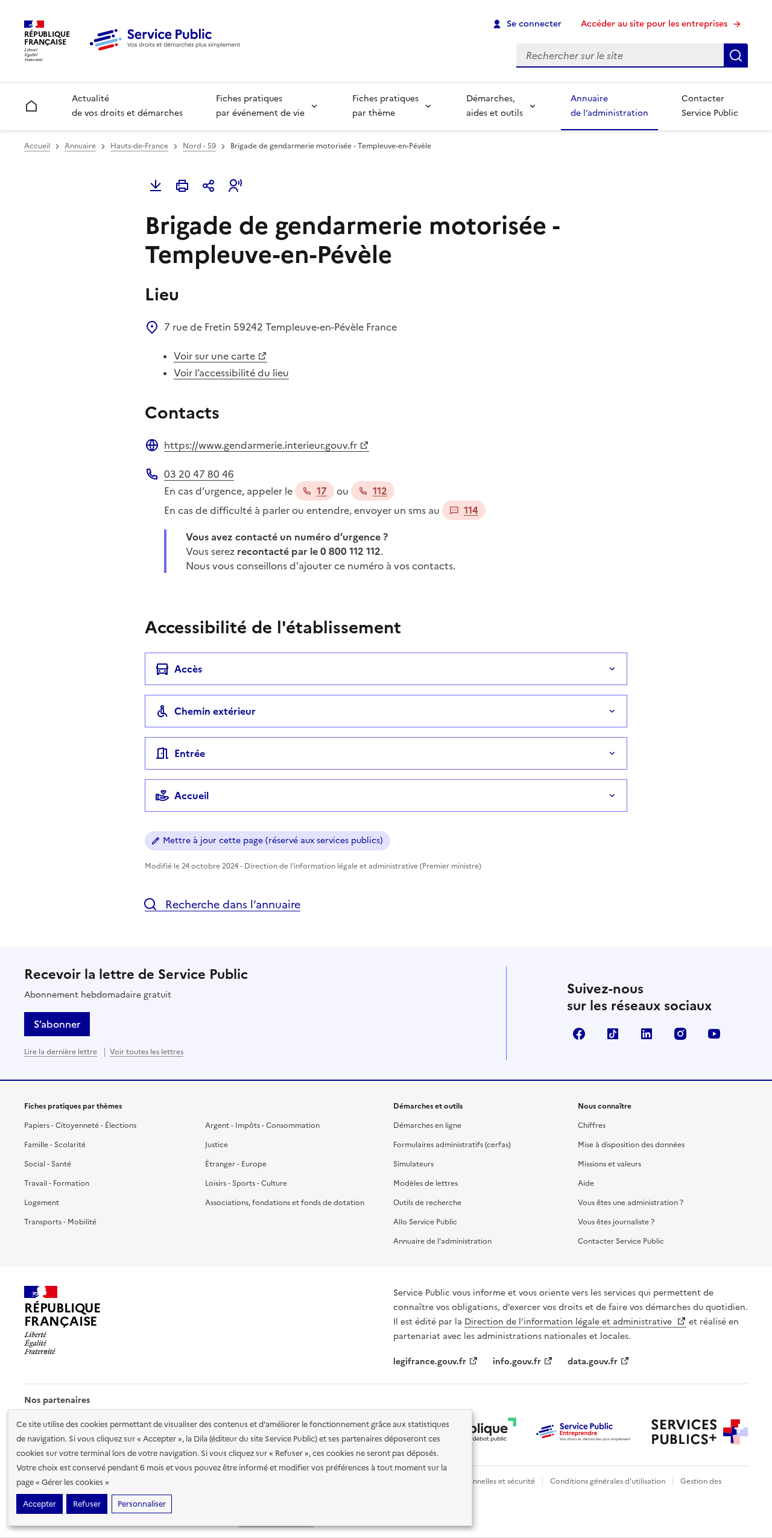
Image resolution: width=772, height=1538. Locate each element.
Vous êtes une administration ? (630, 1202)
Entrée (189, 753)
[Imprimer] (182, 186)
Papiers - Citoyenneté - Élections (80, 1125)
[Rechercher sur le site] (736, 55)
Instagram (680, 1034)
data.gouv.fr (593, 1361)
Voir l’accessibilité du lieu (231, 373)
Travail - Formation (56, 1183)
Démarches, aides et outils (494, 105)
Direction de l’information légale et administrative (569, 1321)
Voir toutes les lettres (146, 1051)
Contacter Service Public (710, 105)
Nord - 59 (199, 146)
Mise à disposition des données (631, 1144)
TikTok (613, 1034)
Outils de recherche (427, 1202)
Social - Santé (47, 1164)
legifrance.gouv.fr (429, 1361)
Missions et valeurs (609, 1164)
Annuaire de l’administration (609, 105)
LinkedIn (646, 1034)
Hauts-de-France (139, 146)
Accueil (37, 146)
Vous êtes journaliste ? (616, 1222)
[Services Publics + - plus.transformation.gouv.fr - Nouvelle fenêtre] (699, 1432)
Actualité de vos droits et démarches (127, 105)
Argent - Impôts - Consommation (262, 1125)
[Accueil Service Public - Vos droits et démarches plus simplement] (167, 51)
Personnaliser (142, 1504)
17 (322, 491)
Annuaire (80, 146)
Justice (216, 1144)
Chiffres (592, 1125)
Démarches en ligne (427, 1125)
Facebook (579, 1034)
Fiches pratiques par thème (385, 105)
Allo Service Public (425, 1222)
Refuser (87, 1504)
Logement (41, 1202)
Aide (586, 1183)
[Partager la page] (209, 186)
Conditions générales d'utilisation (607, 1481)
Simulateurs (413, 1164)
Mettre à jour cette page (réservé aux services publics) (273, 840)
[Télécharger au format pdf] (155, 186)
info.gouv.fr (517, 1361)
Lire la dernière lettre (60, 1051)
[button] (235, 186)
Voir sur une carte (214, 356)
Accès (188, 669)
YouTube (714, 1034)
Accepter (39, 1504)
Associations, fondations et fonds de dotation (284, 1202)
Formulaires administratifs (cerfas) (452, 1144)
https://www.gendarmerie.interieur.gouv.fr (260, 445)
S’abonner (57, 1024)
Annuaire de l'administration (442, 1241)
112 (380, 491)
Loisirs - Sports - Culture (246, 1183)
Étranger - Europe (236, 1164)
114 (471, 510)
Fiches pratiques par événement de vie (260, 105)
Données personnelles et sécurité (477, 1481)
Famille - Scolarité (55, 1144)
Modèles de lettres (425, 1183)
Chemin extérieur (215, 711)
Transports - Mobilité (60, 1222)
